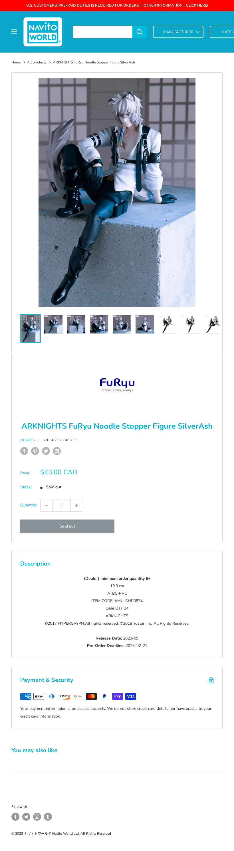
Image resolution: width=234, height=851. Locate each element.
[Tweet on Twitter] (46, 451)
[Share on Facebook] (24, 451)
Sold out (67, 526)
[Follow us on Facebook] (15, 817)
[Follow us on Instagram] (37, 817)
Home (16, 62)
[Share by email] (57, 451)
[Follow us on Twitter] (26, 817)
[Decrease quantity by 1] (47, 505)
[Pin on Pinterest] (35, 451)
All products (37, 62)
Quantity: (28, 505)
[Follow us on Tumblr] (48, 817)
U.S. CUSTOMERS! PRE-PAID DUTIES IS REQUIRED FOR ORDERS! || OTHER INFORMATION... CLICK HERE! (117, 5)
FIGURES (27, 440)
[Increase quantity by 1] (77, 505)
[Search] (139, 32)
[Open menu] (14, 31)
